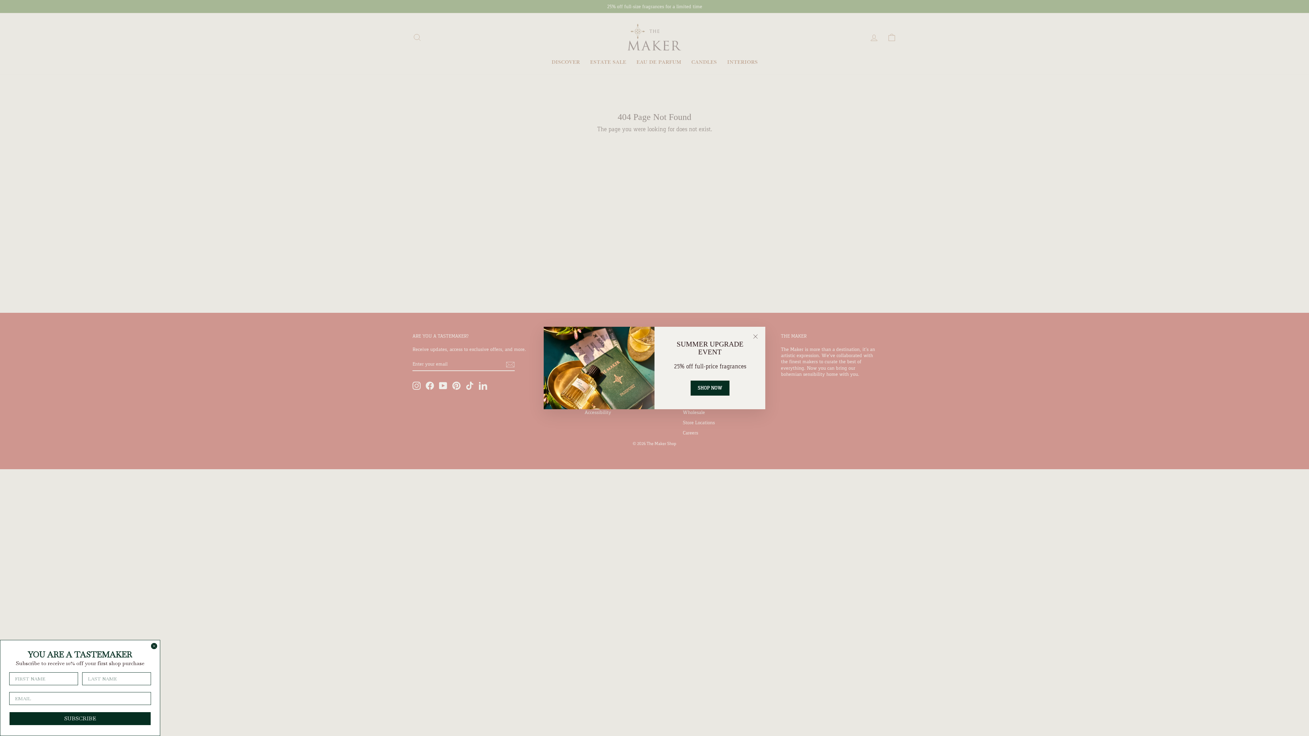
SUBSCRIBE (80, 718)
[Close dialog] (154, 646)
